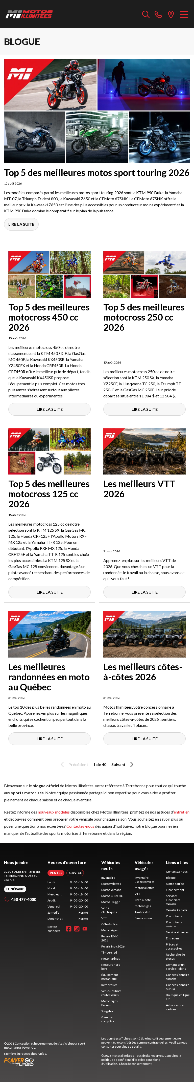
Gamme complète (107, 1019)
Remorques (109, 985)
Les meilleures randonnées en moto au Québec (49, 677)
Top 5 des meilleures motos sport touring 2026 (96, 172)
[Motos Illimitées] (29, 14)
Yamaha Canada (176, 910)
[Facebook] (69, 929)
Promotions (174, 916)
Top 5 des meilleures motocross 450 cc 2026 (49, 317)
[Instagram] (77, 929)
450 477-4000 (23, 899)
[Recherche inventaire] (146, 14)
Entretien (172, 938)
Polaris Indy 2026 (113, 946)
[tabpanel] (67, 900)
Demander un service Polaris (176, 967)
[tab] (55, 873)
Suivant (118, 764)
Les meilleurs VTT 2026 (139, 489)
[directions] (171, 14)
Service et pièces (177, 932)
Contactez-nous (80, 826)
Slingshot (107, 1011)
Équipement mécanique (109, 977)
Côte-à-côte (109, 924)
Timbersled (109, 952)
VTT (104, 918)
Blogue (171, 878)
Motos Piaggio (110, 902)
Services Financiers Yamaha (173, 900)
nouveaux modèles (54, 811)
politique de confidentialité (119, 1060)
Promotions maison (174, 924)
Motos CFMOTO (112, 896)
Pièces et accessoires (174, 946)
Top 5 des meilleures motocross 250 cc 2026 (144, 317)
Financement (144, 918)
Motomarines (110, 958)
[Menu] (184, 14)
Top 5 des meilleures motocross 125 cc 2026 (49, 494)
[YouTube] (85, 929)
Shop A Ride (38, 1053)
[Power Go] (48, 1062)
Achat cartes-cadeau (175, 1007)
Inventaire (108, 878)
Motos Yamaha (111, 890)
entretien (181, 811)
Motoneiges (109, 930)
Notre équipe (175, 884)
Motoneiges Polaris (109, 1003)
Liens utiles (177, 862)
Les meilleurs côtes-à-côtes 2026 (142, 672)
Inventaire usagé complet (144, 880)
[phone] (158, 14)
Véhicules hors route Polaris (111, 993)
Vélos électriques (109, 910)
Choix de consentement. (135, 1064)
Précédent (78, 764)
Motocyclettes (111, 884)
